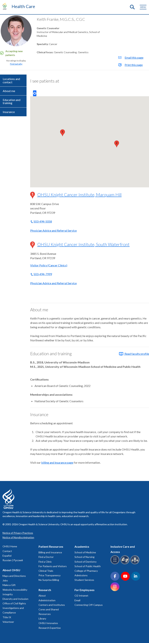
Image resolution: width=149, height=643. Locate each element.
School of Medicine (85, 552)
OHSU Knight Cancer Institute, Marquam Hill (79, 194)
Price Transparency (50, 575)
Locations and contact (11, 80)
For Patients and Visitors (53, 566)
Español (7, 555)
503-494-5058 (42, 221)
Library (42, 618)
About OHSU (11, 570)
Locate (34, 93)
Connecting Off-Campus (88, 604)
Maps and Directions (14, 575)
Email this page (134, 57)
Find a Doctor (46, 556)
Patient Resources (51, 546)
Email (77, 600)
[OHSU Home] (6, 6)
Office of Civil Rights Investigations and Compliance (14, 608)
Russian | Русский (13, 560)
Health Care (23, 6)
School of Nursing (84, 556)
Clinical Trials (46, 570)
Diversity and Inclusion (15, 598)
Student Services (84, 579)
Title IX (7, 617)
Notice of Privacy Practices (18, 532)
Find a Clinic (45, 561)
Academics (81, 546)
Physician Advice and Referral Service (53, 230)
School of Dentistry (85, 561)
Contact (7, 551)
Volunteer (8, 621)
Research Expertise (50, 627)
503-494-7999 (42, 274)
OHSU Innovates (48, 623)
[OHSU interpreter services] (135, 563)
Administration (47, 600)
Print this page (134, 65)
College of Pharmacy (86, 570)
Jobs (5, 580)
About (42, 595)
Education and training (11, 101)
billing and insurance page (57, 462)
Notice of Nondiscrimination (18, 537)
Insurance (9, 112)
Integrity (8, 594)
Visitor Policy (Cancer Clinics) (48, 265)
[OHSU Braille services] (115, 563)
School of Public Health (87, 566)
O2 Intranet (81, 595)
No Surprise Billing (49, 579)
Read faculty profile (136, 353)
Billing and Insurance (50, 552)
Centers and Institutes (52, 604)
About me (9, 91)
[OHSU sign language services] (125, 563)
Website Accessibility (15, 589)
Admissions (81, 575)
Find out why (16, 64)
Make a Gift (9, 585)
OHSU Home (10, 546)
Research (45, 590)
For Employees (84, 590)
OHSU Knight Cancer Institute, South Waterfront (83, 244)
